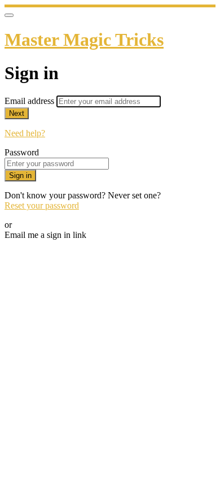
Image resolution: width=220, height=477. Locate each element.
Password (22, 152)
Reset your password (42, 205)
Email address (30, 101)
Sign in (20, 175)
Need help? (25, 133)
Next (16, 113)
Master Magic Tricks (84, 39)
